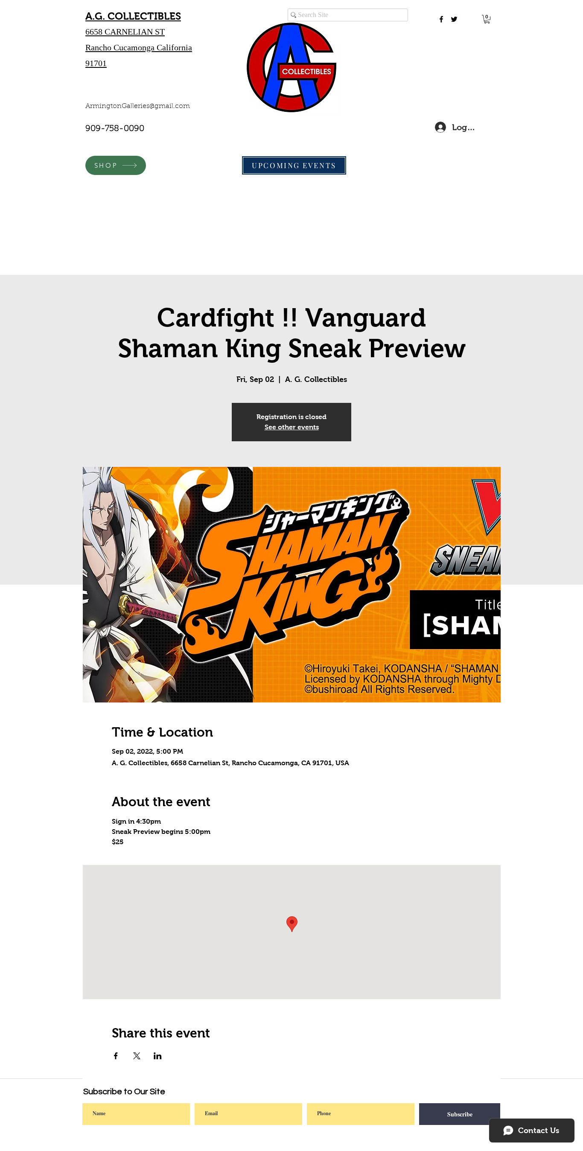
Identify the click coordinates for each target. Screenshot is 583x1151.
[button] (487, 19)
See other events (292, 427)
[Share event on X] (137, 1055)
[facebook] (441, 19)
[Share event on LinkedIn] (158, 1055)
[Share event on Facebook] (116, 1055)
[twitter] (454, 19)
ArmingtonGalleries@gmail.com (137, 106)
